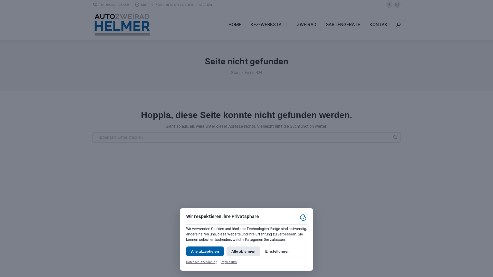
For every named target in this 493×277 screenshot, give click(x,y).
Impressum (229, 262)
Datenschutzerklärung (201, 262)
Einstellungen (277, 251)
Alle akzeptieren (205, 251)
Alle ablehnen (243, 251)
